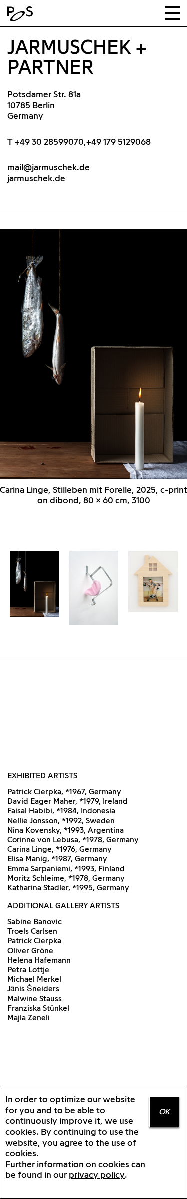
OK (164, 1111)
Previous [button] (47, 365)
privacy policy (97, 1174)
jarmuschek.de (36, 178)
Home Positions (22, 13)
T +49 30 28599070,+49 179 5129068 (79, 141)
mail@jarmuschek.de (48, 167)
